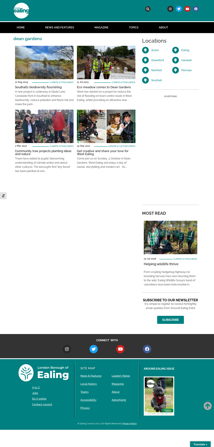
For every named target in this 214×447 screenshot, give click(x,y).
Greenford (157, 60)
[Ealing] (175, 50)
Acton (155, 50)
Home (21, 27)
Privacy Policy (130, 423)
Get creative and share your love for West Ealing (103, 152)
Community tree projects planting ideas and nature (43, 152)
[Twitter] (179, 9)
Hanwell (186, 60)
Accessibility (88, 400)
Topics (133, 27)
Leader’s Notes (121, 375)
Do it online (39, 398)
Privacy (85, 408)
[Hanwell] (175, 60)
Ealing (185, 50)
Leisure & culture (118, 146)
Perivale (186, 70)
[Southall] (145, 80)
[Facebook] (196, 9)
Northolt (156, 70)
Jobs (35, 393)
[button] (148, 9)
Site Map (87, 368)
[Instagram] (170, 9)
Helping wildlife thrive (161, 264)
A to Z (36, 387)
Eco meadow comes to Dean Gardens (104, 87)
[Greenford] (145, 60)
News (70, 82)
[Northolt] (145, 70)
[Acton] (145, 50)
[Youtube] (187, 9)
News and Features (59, 27)
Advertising (119, 400)
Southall (156, 80)
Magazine (101, 27)
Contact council (42, 404)
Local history (88, 384)
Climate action (58, 82)
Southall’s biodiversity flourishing (38, 87)
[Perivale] (175, 70)
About (163, 27)
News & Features (90, 375)
